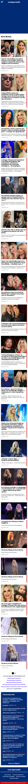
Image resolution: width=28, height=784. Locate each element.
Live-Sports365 (14, 770)
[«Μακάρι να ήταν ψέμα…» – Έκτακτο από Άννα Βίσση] (14, 448)
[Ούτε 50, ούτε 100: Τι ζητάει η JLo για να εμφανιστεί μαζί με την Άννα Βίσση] (14, 219)
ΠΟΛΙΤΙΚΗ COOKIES (20, 776)
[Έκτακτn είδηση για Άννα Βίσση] (14, 566)
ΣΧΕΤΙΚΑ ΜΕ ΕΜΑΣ (14, 778)
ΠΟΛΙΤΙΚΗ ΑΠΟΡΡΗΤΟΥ (18, 774)
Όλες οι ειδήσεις (14, 763)
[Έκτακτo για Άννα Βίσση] (14, 652)
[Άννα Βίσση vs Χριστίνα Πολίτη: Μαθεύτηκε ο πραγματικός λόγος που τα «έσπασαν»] (14, 281)
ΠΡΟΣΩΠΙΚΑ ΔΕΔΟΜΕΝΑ (8, 776)
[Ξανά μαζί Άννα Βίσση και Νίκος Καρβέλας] (14, 511)
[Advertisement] (14, 19)
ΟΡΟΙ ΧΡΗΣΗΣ (7, 774)
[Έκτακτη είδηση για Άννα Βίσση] (14, 539)
